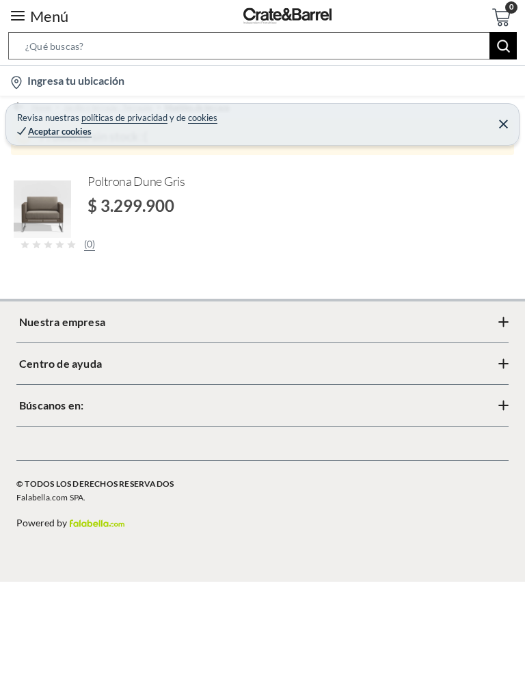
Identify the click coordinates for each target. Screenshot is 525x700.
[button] (262, 48)
